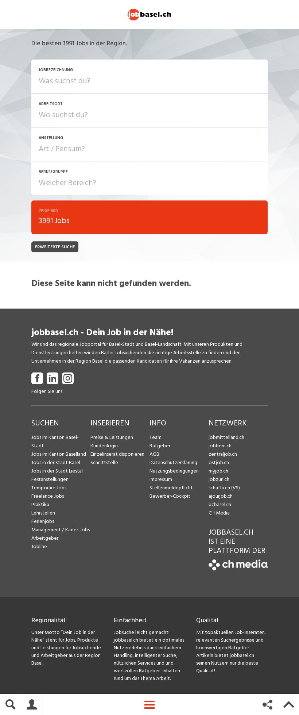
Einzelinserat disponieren (117, 454)
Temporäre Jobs (48, 487)
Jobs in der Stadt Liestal (57, 471)
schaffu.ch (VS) (224, 487)
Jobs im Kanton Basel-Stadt (55, 441)
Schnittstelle (104, 462)
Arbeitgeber (44, 538)
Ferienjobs (42, 521)
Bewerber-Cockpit (170, 496)
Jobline (39, 546)
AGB (154, 454)
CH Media (219, 513)
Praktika (40, 504)
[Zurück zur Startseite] (238, 569)
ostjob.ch (219, 462)
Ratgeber (160, 445)
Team (156, 437)
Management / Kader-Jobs (60, 529)
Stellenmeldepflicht (171, 487)
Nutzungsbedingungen (174, 471)
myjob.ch (218, 471)
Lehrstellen (43, 513)
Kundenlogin (104, 445)
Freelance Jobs (47, 496)
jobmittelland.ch (226, 437)
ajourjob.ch (221, 496)
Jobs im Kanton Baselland (58, 454)
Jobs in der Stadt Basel (55, 462)
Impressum (161, 479)
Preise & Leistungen (111, 437)
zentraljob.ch (223, 454)
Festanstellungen (50, 479)
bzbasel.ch (220, 504)
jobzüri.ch (219, 479)
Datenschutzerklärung (173, 462)
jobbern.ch (220, 445)
